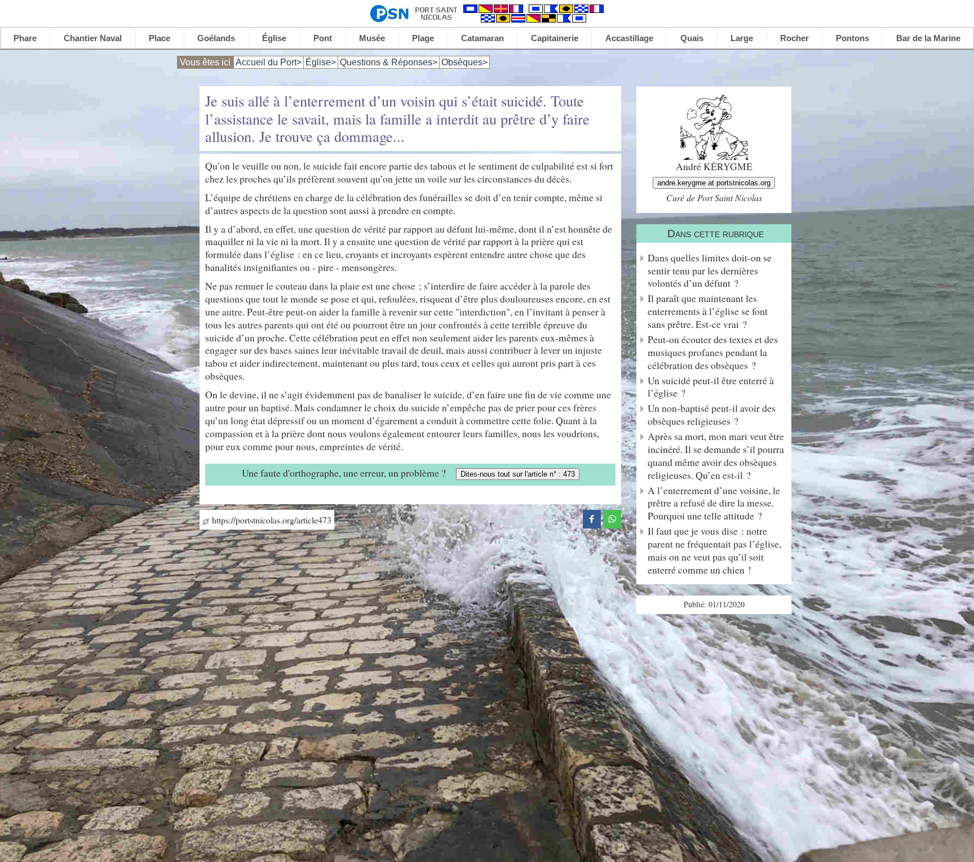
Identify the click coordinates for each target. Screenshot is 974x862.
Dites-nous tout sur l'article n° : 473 (518, 474)
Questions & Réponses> (388, 62)
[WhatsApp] (612, 518)
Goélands (216, 38)
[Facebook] (592, 518)
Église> (321, 62)
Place (159, 38)
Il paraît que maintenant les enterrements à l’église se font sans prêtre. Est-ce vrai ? (708, 311)
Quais (691, 38)
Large (741, 38)
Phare (25, 38)
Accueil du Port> (269, 62)
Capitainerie (554, 38)
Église (274, 38)
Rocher (794, 38)
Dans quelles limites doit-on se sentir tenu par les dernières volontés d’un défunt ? (710, 270)
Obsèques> (464, 62)
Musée (372, 38)
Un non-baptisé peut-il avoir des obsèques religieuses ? (712, 415)
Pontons (852, 38)
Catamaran (482, 38)
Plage (423, 38)
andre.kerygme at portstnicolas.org (714, 183)
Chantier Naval (93, 38)
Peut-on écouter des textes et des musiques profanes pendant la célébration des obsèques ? (713, 352)
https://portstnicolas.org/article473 (270, 520)
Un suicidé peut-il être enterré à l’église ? (711, 387)
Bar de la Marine (928, 38)
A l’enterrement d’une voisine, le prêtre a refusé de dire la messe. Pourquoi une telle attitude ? (714, 503)
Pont (322, 38)
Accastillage (629, 38)
